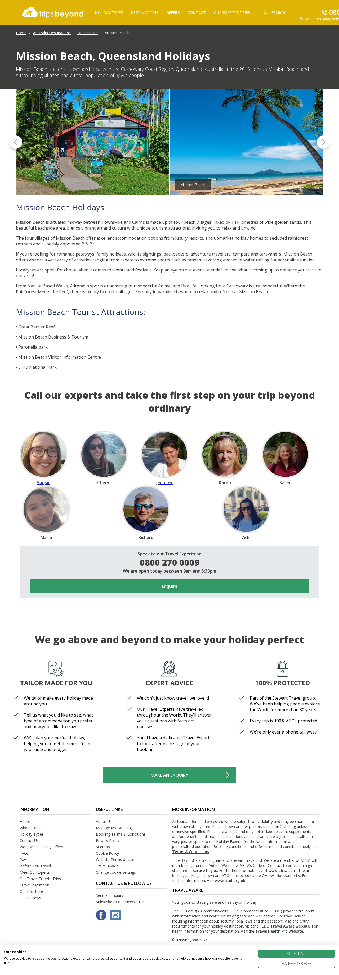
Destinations (144, 12)
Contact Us (29, 840)
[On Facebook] (102, 919)
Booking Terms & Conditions (121, 834)
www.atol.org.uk (230, 880)
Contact (197, 12)
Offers (173, 12)
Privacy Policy (107, 840)
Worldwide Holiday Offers (41, 846)
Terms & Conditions (190, 851)
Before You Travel (35, 865)
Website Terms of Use (115, 859)
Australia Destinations (52, 32)
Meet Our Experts (35, 872)
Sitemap (103, 846)
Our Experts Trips (232, 12)
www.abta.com (282, 870)
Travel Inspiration (34, 885)
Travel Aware (107, 865)
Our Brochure (31, 891)
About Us (104, 821)
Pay (23, 859)
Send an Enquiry (109, 895)
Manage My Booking (114, 827)
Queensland (87, 32)
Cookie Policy (107, 853)
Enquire (169, 586)
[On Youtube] (115, 919)
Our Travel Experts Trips (40, 878)
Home (21, 32)
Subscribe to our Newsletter (120, 901)
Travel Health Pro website (279, 931)
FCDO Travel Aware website (285, 926)
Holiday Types (109, 12)
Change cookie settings (116, 872)
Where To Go (31, 827)
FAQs (24, 853)
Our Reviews (30, 897)
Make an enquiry (169, 775)
